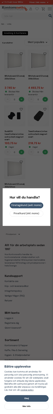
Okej (26, 398)
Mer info (26, 406)
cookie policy (27, 390)
